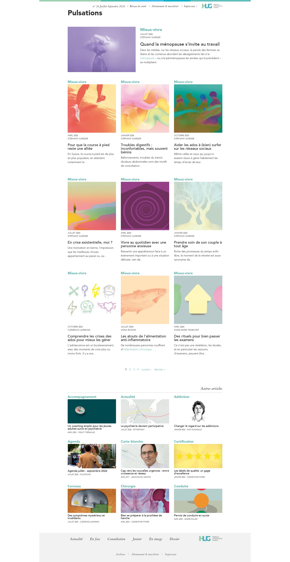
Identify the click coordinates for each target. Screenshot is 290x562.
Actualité (128, 397)
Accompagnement (82, 397)
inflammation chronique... (138, 349)
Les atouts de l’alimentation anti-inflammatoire (143, 338)
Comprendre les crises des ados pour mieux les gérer (89, 338)
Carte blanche (132, 441)
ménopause (147, 58)
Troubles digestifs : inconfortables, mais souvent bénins (144, 148)
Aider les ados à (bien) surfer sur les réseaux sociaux (197, 147)
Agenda (74, 441)
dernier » (159, 369)
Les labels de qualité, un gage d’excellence (192, 472)
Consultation (116, 539)
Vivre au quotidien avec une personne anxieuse (143, 244)
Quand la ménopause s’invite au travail (180, 44)
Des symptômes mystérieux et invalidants (86, 517)
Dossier (174, 539)
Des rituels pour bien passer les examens (197, 338)
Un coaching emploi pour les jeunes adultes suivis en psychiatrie (89, 427)
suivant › (146, 369)
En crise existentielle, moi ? (90, 242)
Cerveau (74, 486)
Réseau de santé (138, 6)
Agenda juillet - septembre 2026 (87, 471)
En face (95, 539)
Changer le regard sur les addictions (196, 426)
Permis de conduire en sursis (191, 515)
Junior (137, 539)
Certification (184, 441)
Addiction (181, 397)
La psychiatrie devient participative (142, 426)
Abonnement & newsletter (165, 6)
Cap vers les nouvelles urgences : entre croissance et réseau (145, 472)
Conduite (181, 486)
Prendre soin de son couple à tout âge (198, 244)
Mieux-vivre (151, 29)
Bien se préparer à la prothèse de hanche (141, 517)
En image (155, 539)
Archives (120, 554)
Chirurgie (128, 486)
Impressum (189, 6)
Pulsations (85, 12)
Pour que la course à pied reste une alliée (89, 147)
